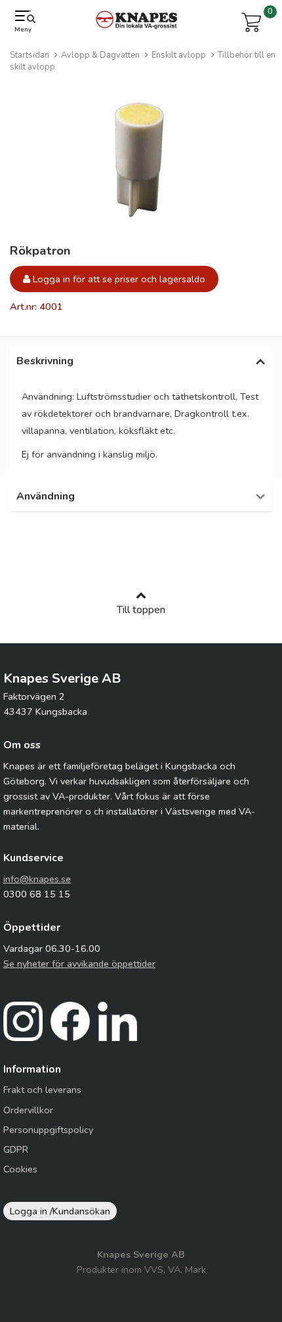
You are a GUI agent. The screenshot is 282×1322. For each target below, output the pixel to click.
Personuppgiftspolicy (48, 1129)
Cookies (20, 1169)
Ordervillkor (28, 1110)
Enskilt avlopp (178, 55)
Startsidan (29, 55)
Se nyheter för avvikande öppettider (79, 963)
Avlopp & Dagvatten (100, 55)
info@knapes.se (37, 878)
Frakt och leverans (42, 1089)
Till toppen (141, 610)
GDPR (15, 1149)
